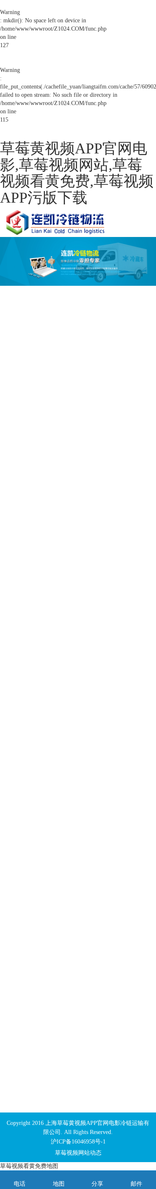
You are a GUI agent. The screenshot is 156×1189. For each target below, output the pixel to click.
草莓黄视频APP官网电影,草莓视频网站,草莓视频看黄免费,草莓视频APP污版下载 (77, 173)
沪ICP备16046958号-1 (78, 1142)
